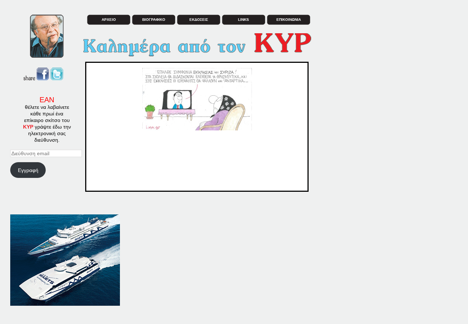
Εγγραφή (28, 170)
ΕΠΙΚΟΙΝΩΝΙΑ (288, 20)
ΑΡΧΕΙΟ (109, 20)
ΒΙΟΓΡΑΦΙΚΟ (153, 20)
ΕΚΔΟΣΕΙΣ (198, 20)
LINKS (243, 20)
